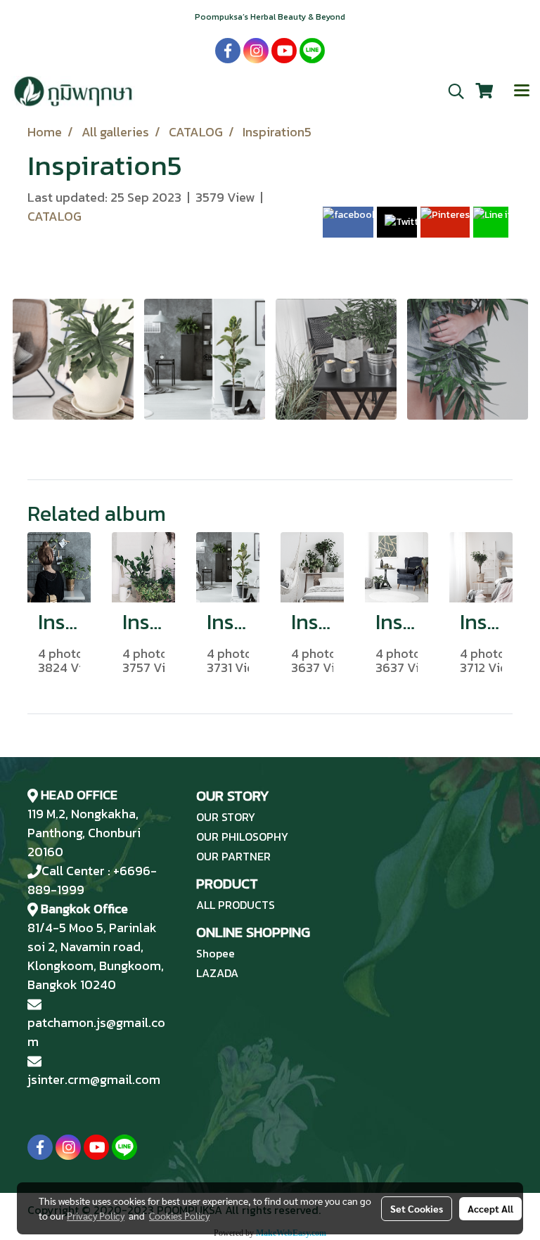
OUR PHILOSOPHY (242, 836)
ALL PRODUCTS (235, 904)
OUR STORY (225, 816)
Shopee (215, 953)
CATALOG (54, 216)
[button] (451, 91)
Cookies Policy (179, 1215)
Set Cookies (416, 1208)
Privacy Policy (95, 1215)
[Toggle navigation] (521, 91)
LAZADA (217, 972)
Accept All (490, 1208)
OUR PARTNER (233, 856)
